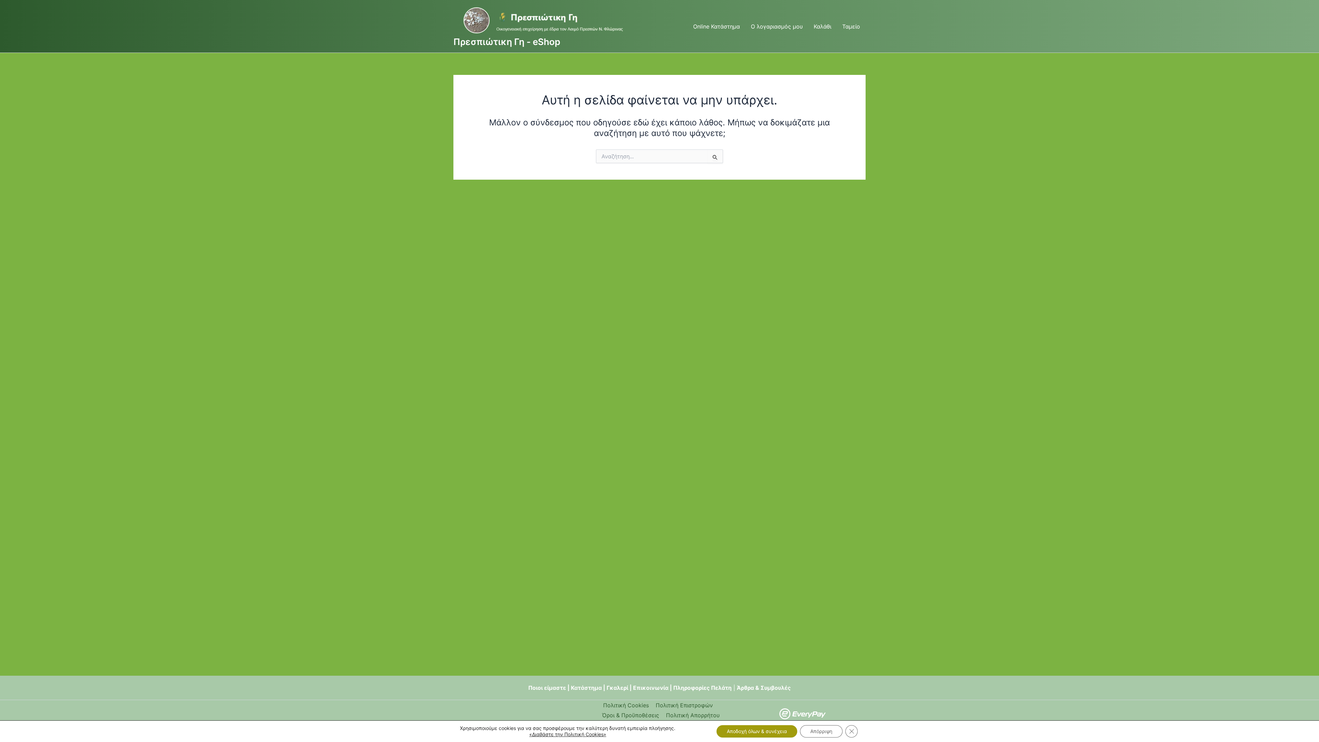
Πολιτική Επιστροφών (684, 705)
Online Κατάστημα (716, 26)
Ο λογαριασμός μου (777, 26)
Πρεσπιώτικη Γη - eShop (506, 41)
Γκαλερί (617, 687)
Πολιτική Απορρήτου (693, 715)
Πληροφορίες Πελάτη (702, 687)
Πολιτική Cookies (626, 705)
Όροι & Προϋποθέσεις (630, 715)
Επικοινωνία (650, 687)
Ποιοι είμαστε (547, 687)
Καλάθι (822, 26)
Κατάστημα (586, 687)
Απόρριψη (821, 731)
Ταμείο (851, 26)
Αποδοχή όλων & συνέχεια (757, 731)
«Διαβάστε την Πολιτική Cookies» (567, 734)
